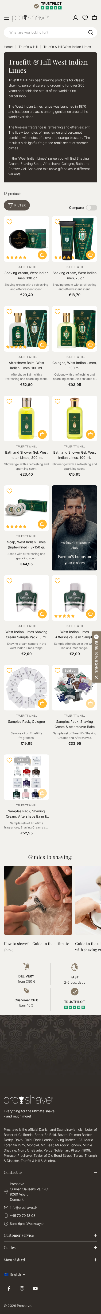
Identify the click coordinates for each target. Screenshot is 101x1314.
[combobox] (50, 32)
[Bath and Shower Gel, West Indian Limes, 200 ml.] (26, 418)
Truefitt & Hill (28, 47)
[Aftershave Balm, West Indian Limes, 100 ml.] (26, 329)
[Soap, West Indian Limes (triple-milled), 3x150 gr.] (26, 508)
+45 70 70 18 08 (22, 1215)
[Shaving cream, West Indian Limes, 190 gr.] (26, 239)
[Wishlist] (85, 17)
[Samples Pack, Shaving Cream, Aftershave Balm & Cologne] (26, 777)
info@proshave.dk (23, 1207)
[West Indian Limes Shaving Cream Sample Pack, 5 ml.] (26, 598)
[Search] (90, 32)
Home (8, 47)
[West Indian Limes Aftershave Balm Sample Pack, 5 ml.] (74, 598)
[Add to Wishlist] (9, 222)
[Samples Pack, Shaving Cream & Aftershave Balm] (74, 687)
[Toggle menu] (6, 18)
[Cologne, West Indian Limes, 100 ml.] (74, 329)
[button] (96, 657)
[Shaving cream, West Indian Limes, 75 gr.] (74, 239)
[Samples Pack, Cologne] (26, 687)
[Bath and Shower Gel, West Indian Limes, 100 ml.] (74, 418)
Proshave (24, 1306)
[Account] (75, 18)
